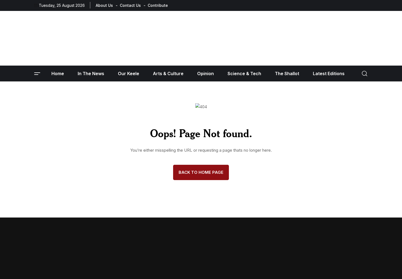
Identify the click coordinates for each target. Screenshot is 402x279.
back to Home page (201, 172)
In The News (91, 73)
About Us (104, 5)
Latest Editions (329, 73)
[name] (350, 5)
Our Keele (128, 73)
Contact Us (130, 5)
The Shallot (287, 73)
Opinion (205, 73)
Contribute (158, 5)
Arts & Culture (168, 73)
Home (57, 73)
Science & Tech (244, 73)
